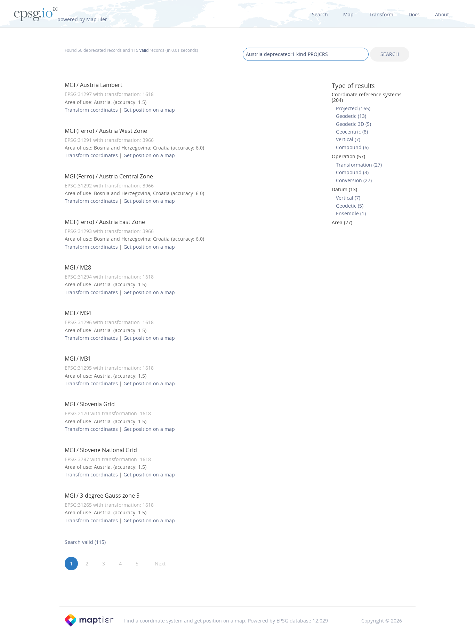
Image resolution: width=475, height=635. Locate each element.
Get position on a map (149, 109)
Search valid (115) (85, 542)
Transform (381, 14)
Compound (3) (352, 172)
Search (320, 14)
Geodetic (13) (351, 116)
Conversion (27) (354, 180)
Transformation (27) (359, 164)
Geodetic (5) (349, 205)
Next (160, 563)
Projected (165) (353, 108)
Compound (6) (352, 147)
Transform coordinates (91, 109)
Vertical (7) (348, 139)
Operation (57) (348, 156)
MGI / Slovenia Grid (90, 404)
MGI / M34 (78, 313)
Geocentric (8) (352, 131)
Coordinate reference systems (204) (367, 97)
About (442, 14)
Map (348, 14)
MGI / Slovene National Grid (101, 450)
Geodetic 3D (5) (353, 124)
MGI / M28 (78, 267)
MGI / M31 (78, 358)
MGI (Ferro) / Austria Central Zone (109, 176)
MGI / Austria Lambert (93, 85)
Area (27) (342, 222)
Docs (414, 14)
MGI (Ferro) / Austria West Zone (106, 131)
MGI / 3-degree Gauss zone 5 (102, 495)
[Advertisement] (237, 588)
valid (143, 50)
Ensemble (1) (351, 213)
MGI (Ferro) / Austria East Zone (105, 222)
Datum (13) (344, 189)
